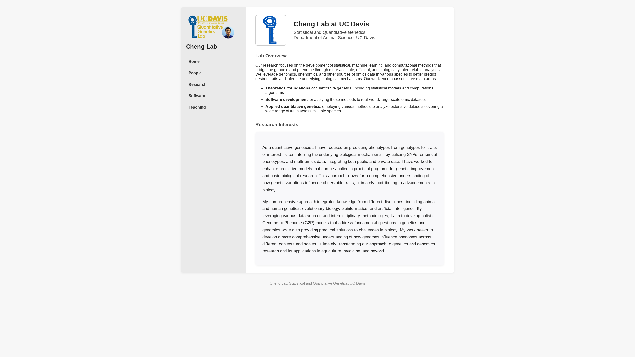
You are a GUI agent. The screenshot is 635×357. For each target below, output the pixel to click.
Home (194, 62)
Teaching (197, 107)
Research (198, 84)
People (195, 73)
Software (197, 96)
